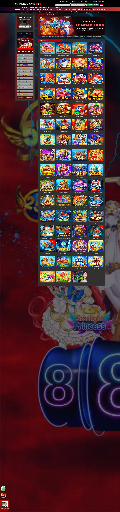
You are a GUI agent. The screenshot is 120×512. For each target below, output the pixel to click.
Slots (39, 9)
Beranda (18, 9)
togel (65, 9)
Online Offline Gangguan (25, 97)
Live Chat (76, 1)
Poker (58, 9)
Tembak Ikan (87, 9)
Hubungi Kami (86, 1)
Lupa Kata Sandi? (97, 1)
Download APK (65, 1)
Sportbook (25, 9)
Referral (95, 9)
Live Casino (72, 9)
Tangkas (79, 9)
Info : (17, 12)
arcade (52, 9)
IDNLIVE (45, 9)
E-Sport (32, 9)
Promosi (102, 9)
